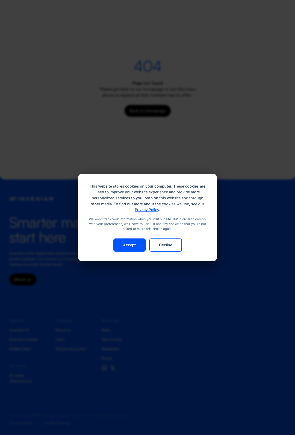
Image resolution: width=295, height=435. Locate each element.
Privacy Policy (147, 209)
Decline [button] (165, 245)
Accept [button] (129, 245)
